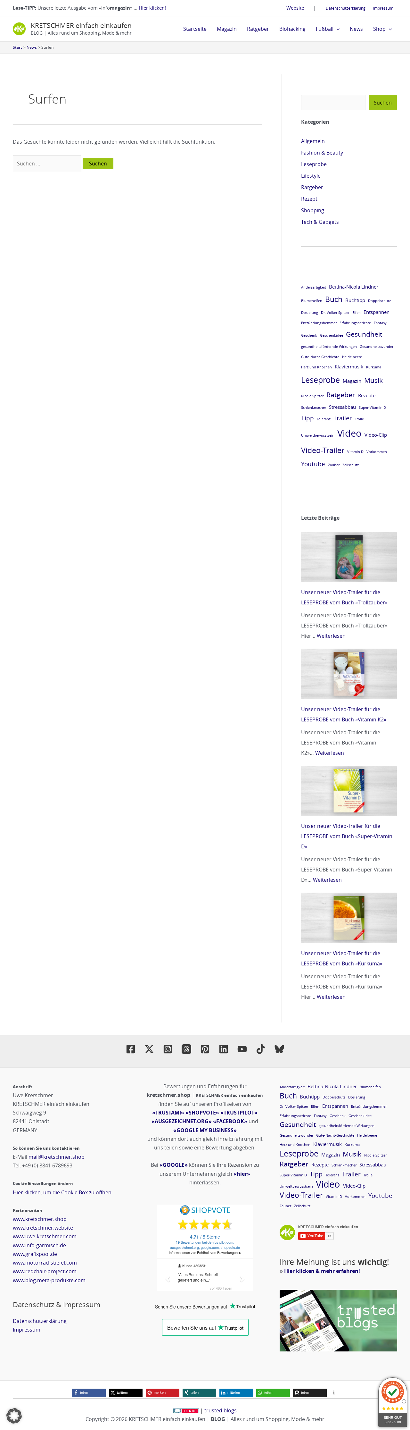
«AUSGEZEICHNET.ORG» (182, 1121)
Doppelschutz (379, 301)
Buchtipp (355, 300)
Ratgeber (258, 28)
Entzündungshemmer (319, 323)
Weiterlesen (331, 635)
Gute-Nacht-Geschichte (320, 357)
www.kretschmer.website (43, 1227)
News (356, 28)
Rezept (309, 198)
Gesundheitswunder (376, 346)
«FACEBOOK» (230, 1121)
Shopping (312, 210)
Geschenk (309, 335)
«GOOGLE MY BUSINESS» (205, 1130)
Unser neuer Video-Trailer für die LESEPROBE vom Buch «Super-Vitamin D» (346, 836)
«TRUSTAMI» (168, 1112)
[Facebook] (130, 1049)
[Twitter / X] (149, 1049)
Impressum (383, 8)
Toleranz (324, 419)
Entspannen (377, 312)
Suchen (383, 102)
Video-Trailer (322, 450)
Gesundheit (364, 334)
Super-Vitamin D (372, 407)
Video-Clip (376, 435)
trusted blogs (220, 1410)
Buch (333, 299)
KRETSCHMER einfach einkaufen (81, 25)
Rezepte (366, 395)
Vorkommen (376, 452)
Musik (373, 380)
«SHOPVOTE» (202, 1112)
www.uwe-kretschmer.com (45, 1236)
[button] (336, 29)
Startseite (195, 28)
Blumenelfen (311, 301)
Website (295, 7)
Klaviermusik (349, 366)
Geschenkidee (331, 335)
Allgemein (313, 141)
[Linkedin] (223, 1049)
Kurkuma (373, 367)
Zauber (334, 465)
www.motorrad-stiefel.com (45, 1262)
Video (349, 433)
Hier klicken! (152, 7)
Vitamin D (355, 452)
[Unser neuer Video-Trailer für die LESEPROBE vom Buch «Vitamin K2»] (349, 674)
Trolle (359, 419)
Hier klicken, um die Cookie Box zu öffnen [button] (62, 1192)
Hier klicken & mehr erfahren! (322, 1270)
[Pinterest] (205, 1049)
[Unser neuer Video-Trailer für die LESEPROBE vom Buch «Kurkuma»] (349, 918)
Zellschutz (350, 465)
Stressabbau (342, 407)
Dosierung (309, 312)
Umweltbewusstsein (317, 435)
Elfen (356, 312)
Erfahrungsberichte (355, 323)
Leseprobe (314, 164)
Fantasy (380, 323)
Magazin (227, 28)
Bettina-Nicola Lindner (353, 286)
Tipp (307, 418)
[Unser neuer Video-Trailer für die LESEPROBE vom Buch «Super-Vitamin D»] (349, 791)
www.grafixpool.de (35, 1254)
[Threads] (186, 1049)
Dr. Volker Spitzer (335, 312)
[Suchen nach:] (48, 163)
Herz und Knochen (316, 367)
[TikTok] (260, 1049)
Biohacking (292, 28)
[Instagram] (167, 1049)
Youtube (313, 464)
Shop (379, 28)
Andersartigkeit (313, 287)
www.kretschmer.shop (40, 1219)
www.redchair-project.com (45, 1271)
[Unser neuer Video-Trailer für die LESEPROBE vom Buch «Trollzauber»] (349, 557)
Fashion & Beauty (322, 152)
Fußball (324, 28)
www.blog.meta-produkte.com (49, 1280)
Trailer (342, 418)
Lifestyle (311, 175)
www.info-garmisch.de (39, 1245)
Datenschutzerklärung (345, 8)
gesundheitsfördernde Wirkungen (329, 346)
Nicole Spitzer (312, 396)
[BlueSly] (279, 1049)
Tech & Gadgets (320, 221)
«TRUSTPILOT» (239, 1112)
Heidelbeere (352, 357)
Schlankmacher (313, 407)
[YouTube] (242, 1049)
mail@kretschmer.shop (57, 1156)
